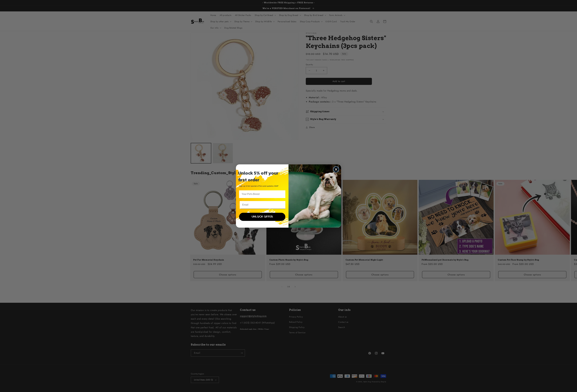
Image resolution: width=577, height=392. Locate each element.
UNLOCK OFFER (262, 217)
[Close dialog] (336, 169)
